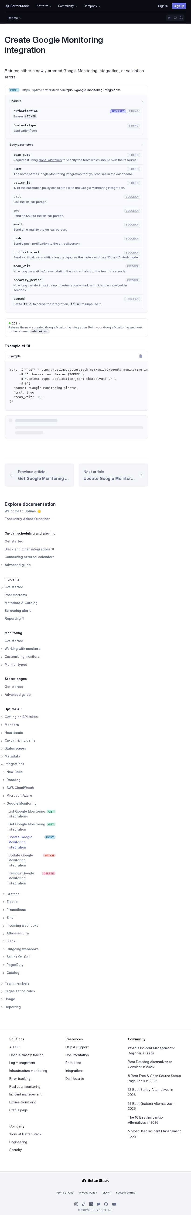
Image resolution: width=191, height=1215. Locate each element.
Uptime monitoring (23, 1102)
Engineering (18, 1142)
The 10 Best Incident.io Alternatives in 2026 (145, 1120)
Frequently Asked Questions (28, 519)
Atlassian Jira (17, 933)
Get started (14, 541)
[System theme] (175, 18)
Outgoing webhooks (22, 949)
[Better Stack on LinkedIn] (91, 1204)
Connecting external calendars (30, 557)
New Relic (14, 772)
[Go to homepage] (17, 6)
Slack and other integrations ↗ (29, 549)
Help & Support (77, 1047)
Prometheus (16, 909)
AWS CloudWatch (20, 787)
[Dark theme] (181, 18)
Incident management (25, 1094)
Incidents (12, 579)
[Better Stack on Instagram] (76, 1204)
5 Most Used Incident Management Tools (154, 1134)
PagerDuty (15, 964)
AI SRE (14, 1047)
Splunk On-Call (18, 956)
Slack (10, 941)
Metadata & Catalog (21, 603)
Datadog (13, 780)
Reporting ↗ (14, 618)
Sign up (179, 5)
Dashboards (74, 1078)
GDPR (106, 1192)
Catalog (12, 972)
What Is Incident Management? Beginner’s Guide (151, 1050)
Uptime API (14, 709)
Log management (22, 1062)
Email (10, 917)
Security (15, 1150)
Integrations (74, 1070)
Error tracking (19, 1078)
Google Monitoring (21, 803)
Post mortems (16, 595)
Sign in (163, 5)
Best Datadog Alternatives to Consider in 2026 (150, 1064)
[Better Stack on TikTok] (83, 1204)
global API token (50, 160)
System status (125, 1192)
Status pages (16, 678)
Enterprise (73, 1062)
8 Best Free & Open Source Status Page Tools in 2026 (154, 1078)
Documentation (77, 1055)
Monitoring (13, 633)
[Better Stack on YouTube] (114, 1204)
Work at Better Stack (25, 1134)
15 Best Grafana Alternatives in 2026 (151, 1106)
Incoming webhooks (22, 925)
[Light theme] (169, 18)
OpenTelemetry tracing (26, 1055)
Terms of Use (64, 1192)
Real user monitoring (25, 1086)
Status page (18, 1110)
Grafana (13, 894)
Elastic (11, 901)
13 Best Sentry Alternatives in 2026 (150, 1092)
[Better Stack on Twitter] (98, 1204)
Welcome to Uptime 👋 (23, 511)
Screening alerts (18, 610)
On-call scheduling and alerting (30, 533)
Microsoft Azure (19, 795)
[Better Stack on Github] (106, 1204)
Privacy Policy (88, 1192)
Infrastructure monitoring (28, 1070)
